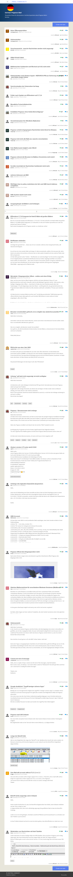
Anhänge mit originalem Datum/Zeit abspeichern (27, 484)
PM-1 (56, 791)
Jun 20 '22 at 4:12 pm (63, 682)
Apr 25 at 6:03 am (64, 44)
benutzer (35, 440)
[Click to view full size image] (30, 756)
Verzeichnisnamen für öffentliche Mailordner (25, 121)
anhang (24, 403)
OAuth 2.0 (13, 709)
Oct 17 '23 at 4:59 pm (63, 208)
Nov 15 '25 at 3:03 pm (63, 81)
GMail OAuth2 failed (17, 57)
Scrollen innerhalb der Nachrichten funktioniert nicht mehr (30, 166)
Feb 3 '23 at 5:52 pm (63, 343)
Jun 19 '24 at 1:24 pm (63, 143)
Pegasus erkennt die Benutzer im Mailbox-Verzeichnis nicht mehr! (33, 157)
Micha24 (56, 190)
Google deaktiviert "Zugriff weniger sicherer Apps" (28, 686)
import (12, 369)
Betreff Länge (14, 765)
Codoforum (13, 875)
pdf (11, 403)
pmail (12, 440)
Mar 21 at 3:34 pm (64, 53)
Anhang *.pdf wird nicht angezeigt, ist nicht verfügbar (28, 376)
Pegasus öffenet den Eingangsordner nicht (25, 552)
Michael (57, 35)
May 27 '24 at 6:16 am (63, 161)
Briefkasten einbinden (18, 240)
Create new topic (60, 24)
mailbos (24, 440)
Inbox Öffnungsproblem (19, 30)
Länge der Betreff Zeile (18, 736)
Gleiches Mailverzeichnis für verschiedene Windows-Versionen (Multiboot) (35, 587)
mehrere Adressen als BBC (20, 175)
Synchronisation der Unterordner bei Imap (25, 86)
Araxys (55, 583)
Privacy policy (64, 875)
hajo (56, 271)
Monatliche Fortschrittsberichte (21, 104)
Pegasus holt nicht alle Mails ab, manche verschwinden (29, 139)
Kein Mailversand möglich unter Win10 (23, 148)
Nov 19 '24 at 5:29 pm (63, 134)
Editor (12, 860)
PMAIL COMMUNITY (19, 2)
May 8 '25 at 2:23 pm (63, 100)
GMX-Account (15, 516)
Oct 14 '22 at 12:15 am (63, 511)
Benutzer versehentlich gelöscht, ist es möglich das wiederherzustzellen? (35, 312)
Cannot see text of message (20, 658)
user (29, 440)
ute (56, 442)
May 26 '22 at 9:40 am (63, 731)
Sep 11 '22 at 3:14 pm (63, 654)
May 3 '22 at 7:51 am (63, 768)
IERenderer (13, 233)
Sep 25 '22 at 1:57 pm (63, 583)
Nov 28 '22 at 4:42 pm (63, 406)
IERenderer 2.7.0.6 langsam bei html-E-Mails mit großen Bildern (32, 216)
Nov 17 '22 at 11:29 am (63, 442)
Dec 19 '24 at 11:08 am (63, 125)
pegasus (18, 440)
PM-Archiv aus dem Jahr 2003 (21, 347)
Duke (56, 371)
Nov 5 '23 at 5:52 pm (63, 190)
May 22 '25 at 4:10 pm (63, 91)
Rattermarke (54, 307)
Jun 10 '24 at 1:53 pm (63, 152)
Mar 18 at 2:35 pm (64, 62)
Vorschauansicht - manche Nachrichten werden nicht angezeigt (32, 48)
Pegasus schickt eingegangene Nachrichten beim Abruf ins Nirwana (33, 130)
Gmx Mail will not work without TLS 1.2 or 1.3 (25, 772)
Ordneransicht (15, 623)
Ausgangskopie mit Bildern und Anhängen (25, 204)
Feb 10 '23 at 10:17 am (63, 307)
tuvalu (55, 731)
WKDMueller (55, 547)
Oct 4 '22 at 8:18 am (63, 547)
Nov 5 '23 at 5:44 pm (63, 199)
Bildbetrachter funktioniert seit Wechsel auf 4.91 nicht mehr (30, 66)
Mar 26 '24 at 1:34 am (63, 179)
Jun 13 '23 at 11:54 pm (63, 236)
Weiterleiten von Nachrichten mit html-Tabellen (26, 831)
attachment (17, 403)
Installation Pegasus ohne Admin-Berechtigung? (27, 112)
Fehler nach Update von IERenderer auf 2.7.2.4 (26, 95)
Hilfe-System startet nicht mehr (21, 195)
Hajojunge (54, 152)
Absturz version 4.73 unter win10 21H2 (23, 447)
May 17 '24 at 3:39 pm (63, 170)
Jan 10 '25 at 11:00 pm (63, 116)
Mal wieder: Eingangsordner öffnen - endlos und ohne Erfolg (31, 276)
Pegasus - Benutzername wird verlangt (24, 410)
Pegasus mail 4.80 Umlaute (20, 714)
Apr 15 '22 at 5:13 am (63, 827)
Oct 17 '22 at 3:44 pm (63, 479)
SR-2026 (57, 53)
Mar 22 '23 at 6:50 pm (63, 271)
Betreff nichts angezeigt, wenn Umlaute (24, 796)
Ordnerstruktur (16, 39)
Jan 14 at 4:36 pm (64, 71)
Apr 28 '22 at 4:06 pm (63, 791)
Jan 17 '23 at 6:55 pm (63, 371)
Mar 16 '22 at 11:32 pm (63, 863)
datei (30, 403)
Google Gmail (21, 709)
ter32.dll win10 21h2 (15, 476)
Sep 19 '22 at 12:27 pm (63, 618)
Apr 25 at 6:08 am (64, 35)
